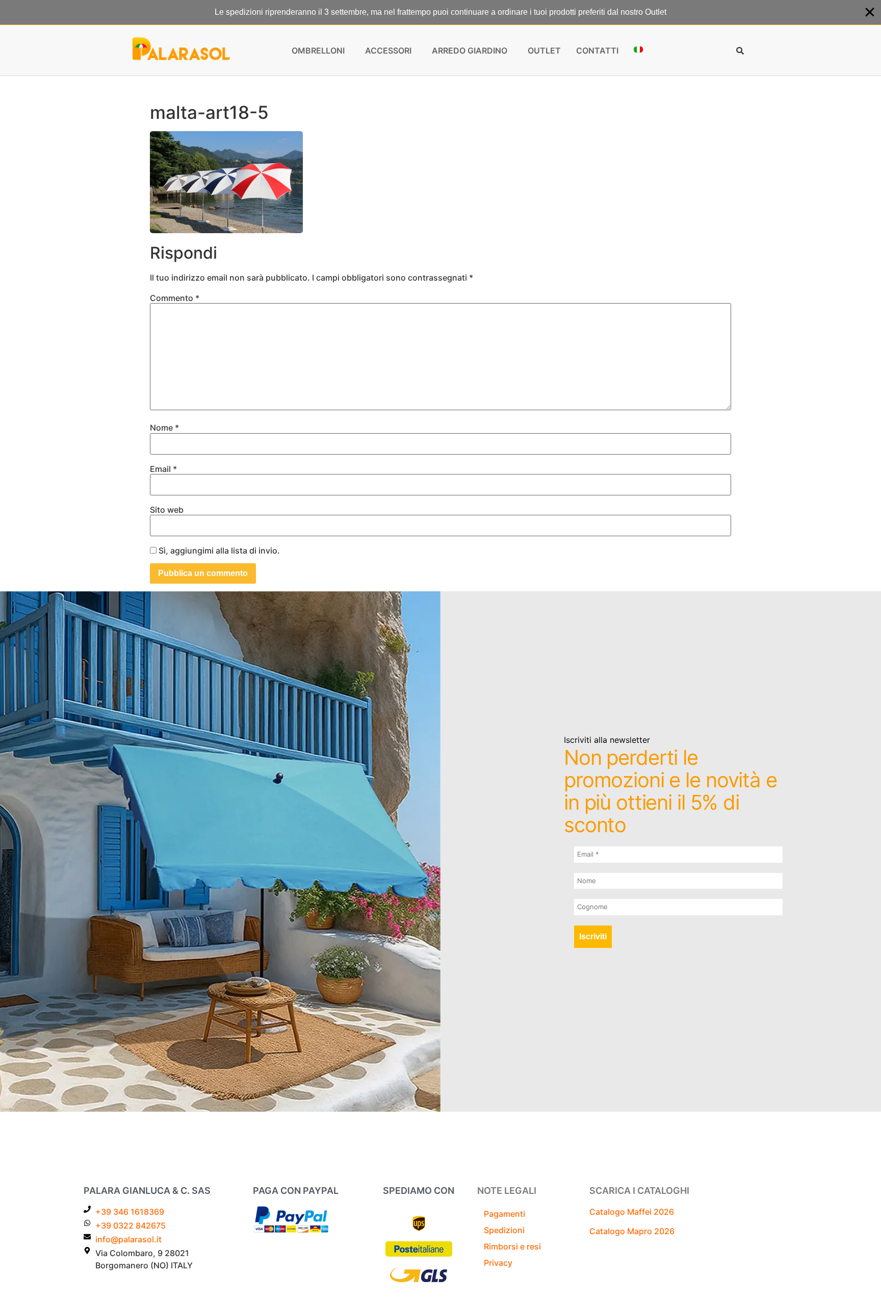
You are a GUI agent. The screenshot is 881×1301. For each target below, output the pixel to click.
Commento (174, 298)
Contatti (597, 50)
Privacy (498, 1263)
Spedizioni (504, 1230)
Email (163, 469)
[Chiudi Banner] (870, 12)
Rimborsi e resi (512, 1246)
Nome (164, 427)
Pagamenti (504, 1214)
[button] (320, 50)
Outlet (544, 50)
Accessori (388, 50)
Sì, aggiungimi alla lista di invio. (218, 550)
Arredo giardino (469, 50)
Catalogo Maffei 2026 (631, 1212)
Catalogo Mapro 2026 (632, 1231)
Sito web (167, 510)
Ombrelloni (318, 50)
